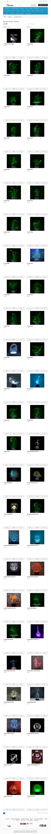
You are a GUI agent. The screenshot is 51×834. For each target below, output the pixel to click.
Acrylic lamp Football (9, 702)
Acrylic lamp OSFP (8, 796)
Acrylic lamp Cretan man (9, 670)
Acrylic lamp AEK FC (8, 514)
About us (8, 818)
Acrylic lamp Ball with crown (10, 545)
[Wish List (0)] (43, 1)
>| (10, 813)
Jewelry (23, 10)
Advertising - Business (15, 8)
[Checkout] (46, 1)
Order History (30, 820)
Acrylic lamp (30, 44)
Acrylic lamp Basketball (32, 576)
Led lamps (28, 10)
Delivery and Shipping (15, 818)
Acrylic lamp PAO (31, 796)
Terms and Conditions (38, 818)
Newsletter (36, 820)
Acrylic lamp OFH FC (8, 764)
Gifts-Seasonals (7, 10)
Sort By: (5, 26)
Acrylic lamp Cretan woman (33, 670)
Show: (28, 26)
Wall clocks (12, 13)
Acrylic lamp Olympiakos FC (33, 764)
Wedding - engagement (20, 13)
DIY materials (36, 8)
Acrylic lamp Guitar (31, 702)
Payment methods (24, 818)
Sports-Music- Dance (18, 16)
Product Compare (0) (31, 24)
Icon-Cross (18, 10)
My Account (23, 820)
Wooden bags (28, 13)
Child (26, 8)
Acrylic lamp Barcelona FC (33, 545)
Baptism (22, 8)
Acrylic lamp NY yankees (32, 733)
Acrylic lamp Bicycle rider (9, 608)
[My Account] (41, 1)
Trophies (6, 13)
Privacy (31, 818)
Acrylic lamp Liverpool (9, 733)
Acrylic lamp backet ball (32, 514)
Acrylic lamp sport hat (32, 482)
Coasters (30, 8)
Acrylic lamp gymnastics (32, 451)
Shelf (42, 10)
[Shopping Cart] (45, 1)
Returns (17, 820)
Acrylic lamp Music (8, 482)
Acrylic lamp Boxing (31, 608)
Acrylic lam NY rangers (9, 44)
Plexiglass (37, 10)
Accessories (7, 8)
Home (13, 10)
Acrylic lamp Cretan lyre (32, 639)
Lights (33, 10)
